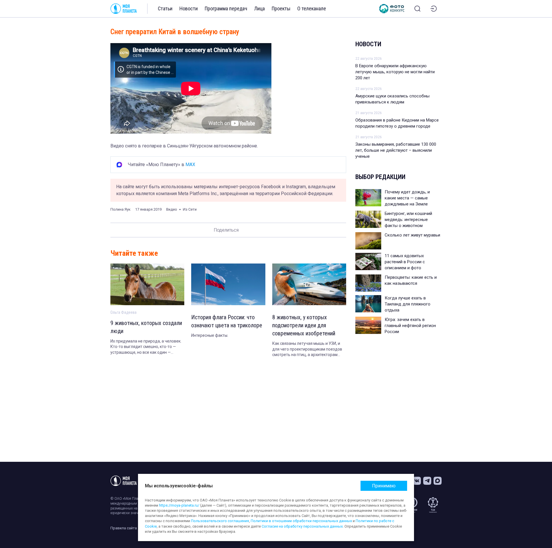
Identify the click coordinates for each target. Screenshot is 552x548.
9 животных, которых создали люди (146, 327)
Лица (259, 8)
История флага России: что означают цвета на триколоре (226, 321)
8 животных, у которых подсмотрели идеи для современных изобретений (303, 325)
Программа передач (226, 8)
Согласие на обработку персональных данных (302, 526)
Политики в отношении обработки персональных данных (301, 521)
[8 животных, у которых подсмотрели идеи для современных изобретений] (309, 284)
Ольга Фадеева (123, 312)
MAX (190, 164)
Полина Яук (120, 209)
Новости (188, 8)
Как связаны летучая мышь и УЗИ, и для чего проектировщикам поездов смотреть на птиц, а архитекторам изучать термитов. (307, 349)
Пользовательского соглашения (220, 521)
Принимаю (384, 486)
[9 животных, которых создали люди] (147, 284)
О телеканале (311, 8)
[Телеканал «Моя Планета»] (123, 8)
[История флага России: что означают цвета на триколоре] (228, 284)
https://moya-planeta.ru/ (179, 505)
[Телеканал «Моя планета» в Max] (438, 481)
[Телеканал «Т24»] (433, 505)
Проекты (281, 8)
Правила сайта (123, 528)
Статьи (165, 8)
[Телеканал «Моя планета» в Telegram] (427, 481)
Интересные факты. (209, 335)
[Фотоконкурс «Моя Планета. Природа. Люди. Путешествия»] (391, 8)
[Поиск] (417, 8)
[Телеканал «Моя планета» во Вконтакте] (417, 481)
